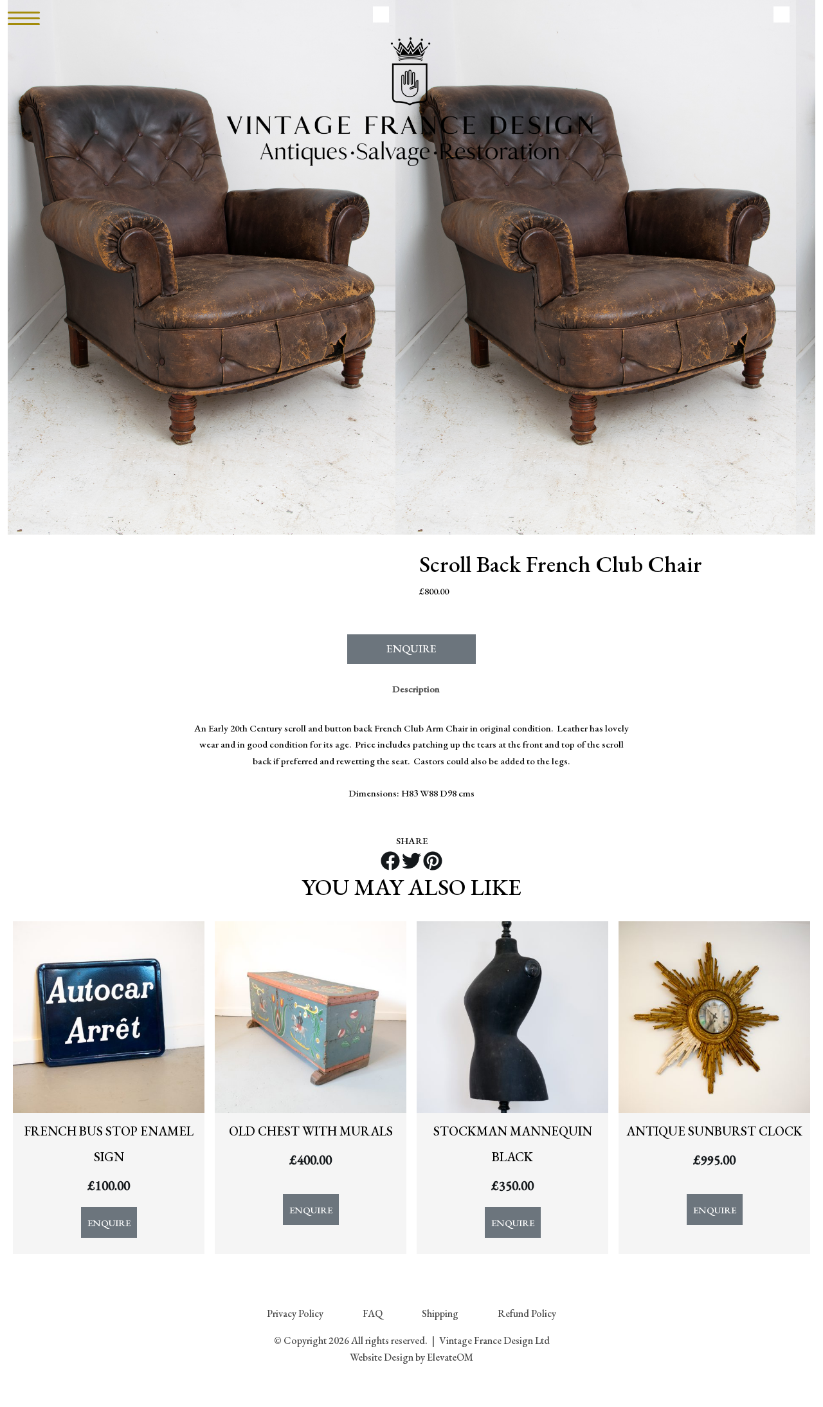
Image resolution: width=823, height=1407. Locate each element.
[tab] (416, 689)
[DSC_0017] (595, 267)
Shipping (440, 1313)
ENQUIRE (411, 648)
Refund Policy (527, 1313)
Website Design (381, 1357)
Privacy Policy (295, 1313)
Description (416, 689)
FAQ (373, 1313)
